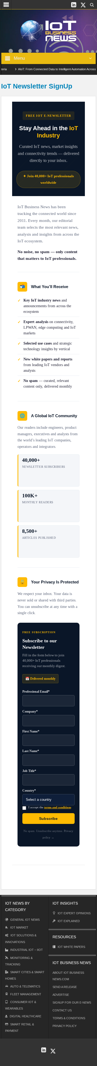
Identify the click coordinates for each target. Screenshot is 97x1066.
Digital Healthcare (25, 1016)
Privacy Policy (65, 1026)
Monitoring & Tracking (19, 961)
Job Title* (29, 771)
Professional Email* (36, 691)
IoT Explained (69, 921)
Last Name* (30, 751)
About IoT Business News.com (68, 976)
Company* (30, 711)
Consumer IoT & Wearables (20, 1005)
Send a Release (65, 987)
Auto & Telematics (25, 986)
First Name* (30, 731)
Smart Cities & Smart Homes (24, 975)
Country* (29, 790)
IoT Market (19, 927)
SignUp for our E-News (72, 1002)
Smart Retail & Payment (19, 1027)
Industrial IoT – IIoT (26, 949)
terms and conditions (57, 807)
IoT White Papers (71, 946)
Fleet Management (25, 994)
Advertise (61, 994)
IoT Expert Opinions (74, 913)
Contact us (62, 1010)
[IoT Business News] (48, 30)
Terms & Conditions (69, 1018)
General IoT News (25, 919)
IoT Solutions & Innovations (20, 939)
